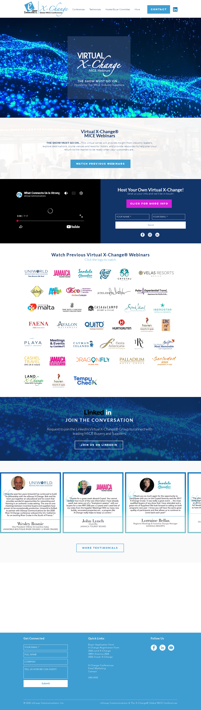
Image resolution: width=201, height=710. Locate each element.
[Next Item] (195, 503)
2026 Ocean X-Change (100, 656)
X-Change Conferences (101, 665)
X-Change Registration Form (103, 647)
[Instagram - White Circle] (150, 235)
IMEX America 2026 (98, 653)
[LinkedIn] (175, 9)
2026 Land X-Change (99, 650)
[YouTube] (171, 648)
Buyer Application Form (101, 644)
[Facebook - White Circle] (143, 235)
